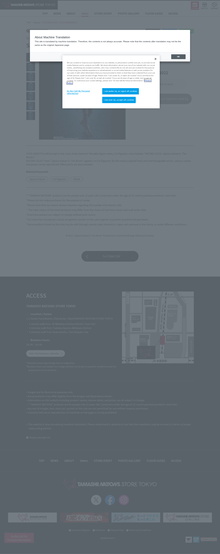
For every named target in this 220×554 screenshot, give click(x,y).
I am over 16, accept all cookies (119, 100)
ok (178, 57)
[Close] (155, 59)
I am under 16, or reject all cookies (120, 91)
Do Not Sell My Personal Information (78, 92)
